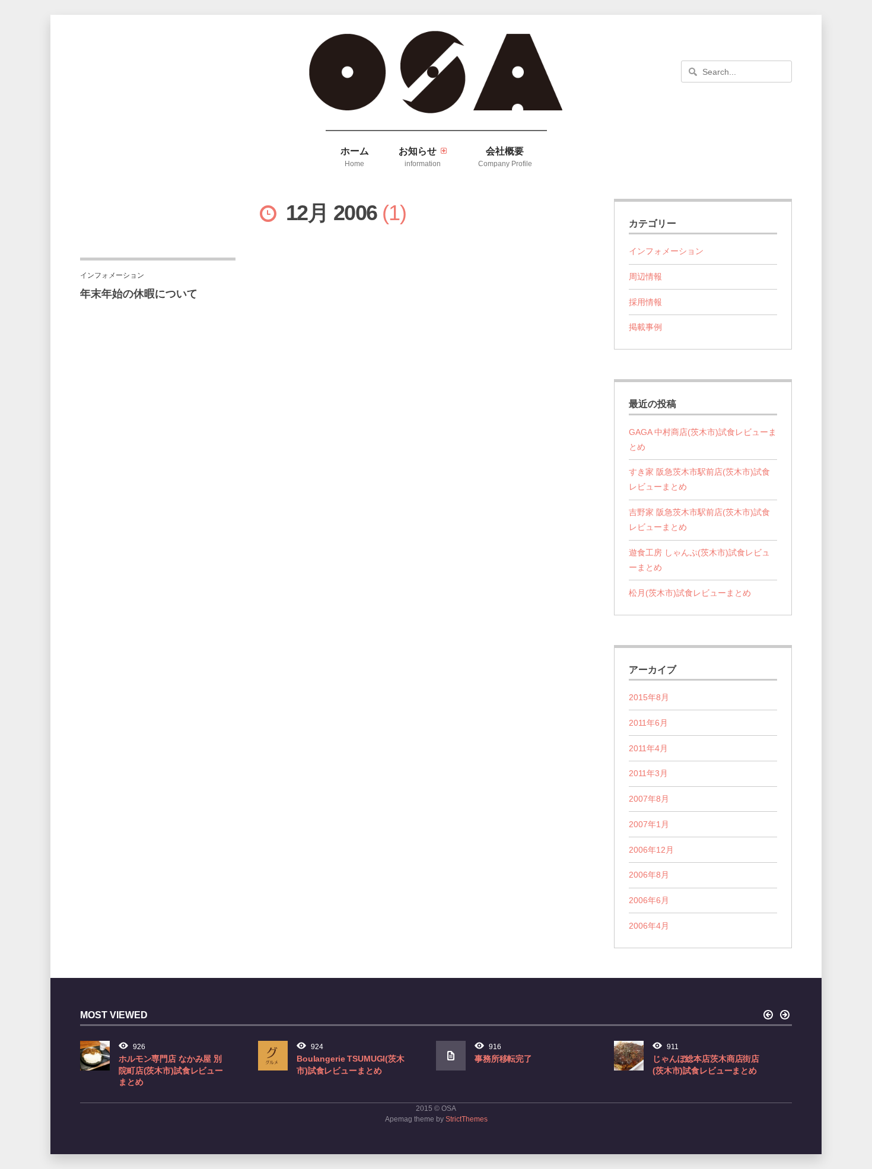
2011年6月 (648, 723)
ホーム (354, 156)
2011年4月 (648, 748)
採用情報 (645, 302)
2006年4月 (649, 925)
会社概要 (505, 156)
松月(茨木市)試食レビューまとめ (690, 593)
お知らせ (420, 156)
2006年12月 (651, 849)
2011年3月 (648, 773)
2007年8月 (649, 798)
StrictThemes (466, 1119)
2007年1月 (649, 824)
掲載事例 (645, 327)
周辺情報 (645, 276)
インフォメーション (666, 251)
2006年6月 (649, 900)
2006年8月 (649, 874)
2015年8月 (649, 697)
